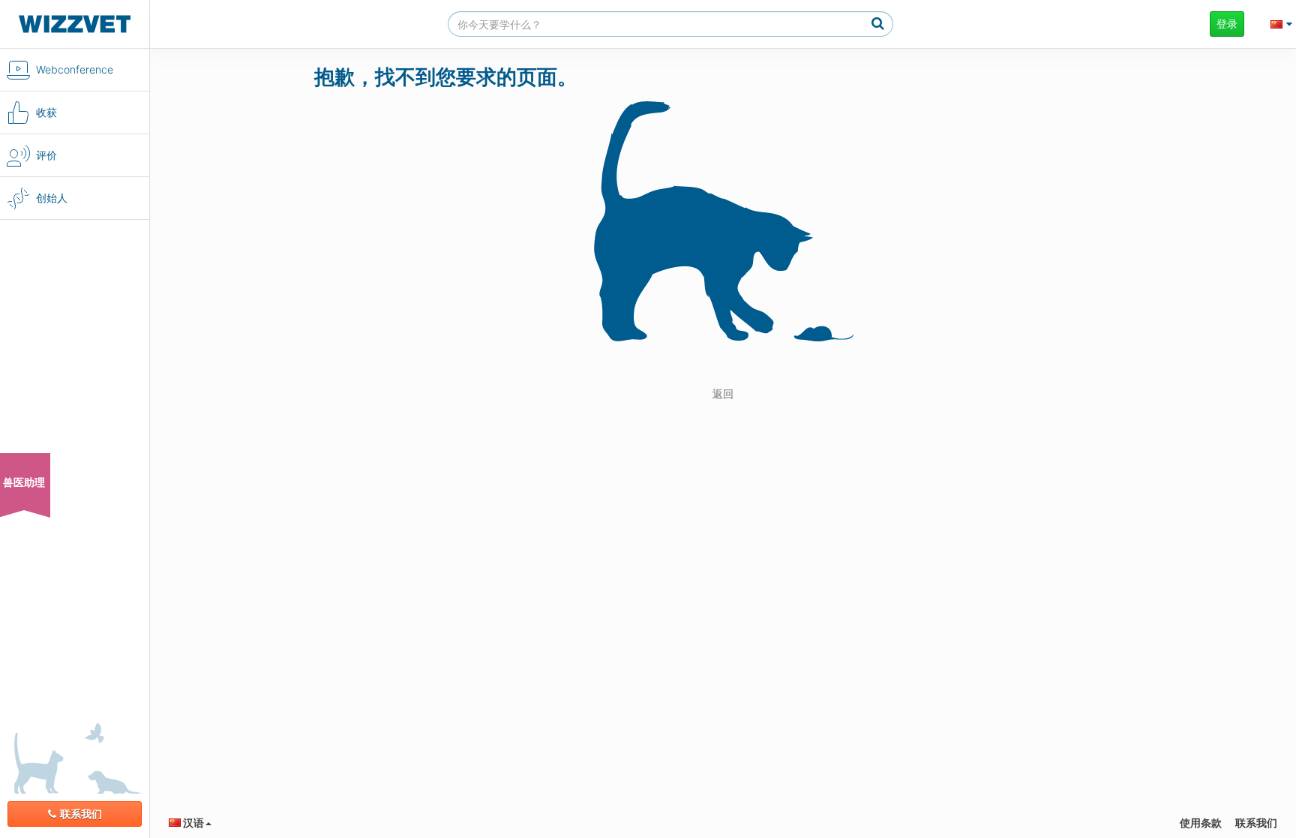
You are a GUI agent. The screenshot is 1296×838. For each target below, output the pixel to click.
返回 (723, 393)
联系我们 (81, 813)
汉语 (192, 822)
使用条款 (1201, 822)
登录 (1227, 23)
